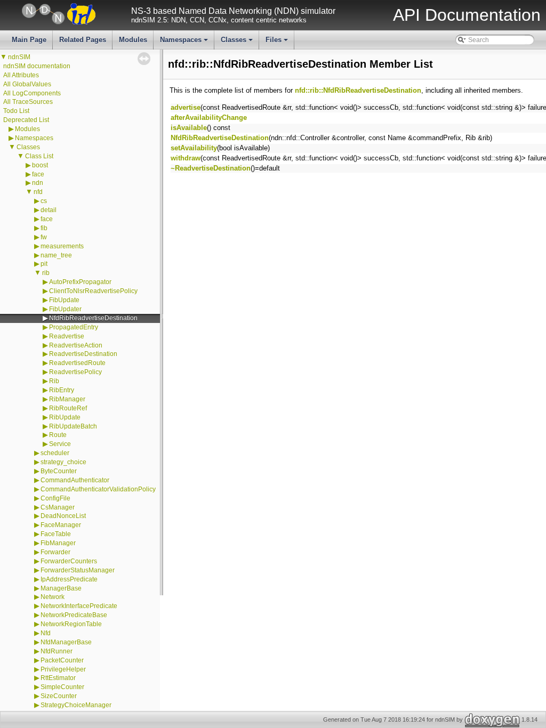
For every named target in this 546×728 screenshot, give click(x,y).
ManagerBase (61, 588)
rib (46, 273)
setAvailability (194, 148)
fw (44, 237)
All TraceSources (28, 102)
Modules (133, 40)
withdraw (185, 158)
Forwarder (55, 552)
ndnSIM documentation (36, 66)
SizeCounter (59, 696)
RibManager (67, 399)
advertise (185, 107)
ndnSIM (19, 57)
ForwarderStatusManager (78, 570)
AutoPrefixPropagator (80, 282)
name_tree (56, 255)
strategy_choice (63, 462)
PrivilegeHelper (63, 669)
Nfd (46, 633)
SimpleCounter (62, 687)
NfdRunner (57, 651)
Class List (39, 156)
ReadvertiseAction (75, 345)
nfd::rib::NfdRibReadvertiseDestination (358, 90)
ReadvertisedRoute (77, 363)
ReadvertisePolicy (75, 372)
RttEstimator (58, 678)
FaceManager (61, 525)
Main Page (29, 40)
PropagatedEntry (73, 327)
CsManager (58, 507)
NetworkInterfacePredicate (79, 606)
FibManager (58, 543)
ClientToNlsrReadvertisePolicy (93, 291)
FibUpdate (64, 300)
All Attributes (21, 75)
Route (58, 435)
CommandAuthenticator (75, 480)
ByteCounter (59, 471)
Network (53, 597)
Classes (237, 43)
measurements (62, 246)
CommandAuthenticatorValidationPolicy (98, 489)
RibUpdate (65, 417)
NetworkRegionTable (71, 624)
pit (44, 264)
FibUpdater (65, 309)
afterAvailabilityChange (209, 118)
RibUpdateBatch (73, 426)
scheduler (55, 453)
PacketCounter (62, 660)
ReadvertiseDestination (83, 354)
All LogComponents (32, 93)
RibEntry (61, 390)
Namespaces (185, 43)
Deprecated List (26, 120)
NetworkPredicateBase (74, 615)
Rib (54, 381)
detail (49, 210)
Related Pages (82, 40)
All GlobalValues (27, 84)
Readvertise (66, 336)
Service (60, 444)
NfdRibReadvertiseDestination (93, 318)
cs (44, 201)
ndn (37, 183)
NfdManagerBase (66, 642)
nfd (38, 192)
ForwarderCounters (69, 561)
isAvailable (189, 128)
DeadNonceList (63, 516)
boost (40, 165)
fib (44, 228)
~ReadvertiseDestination (211, 168)
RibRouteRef (68, 408)
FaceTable (56, 534)
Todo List (16, 111)
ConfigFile (55, 498)
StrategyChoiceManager (76, 705)
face (38, 174)
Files (278, 43)
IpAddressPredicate (69, 579)
